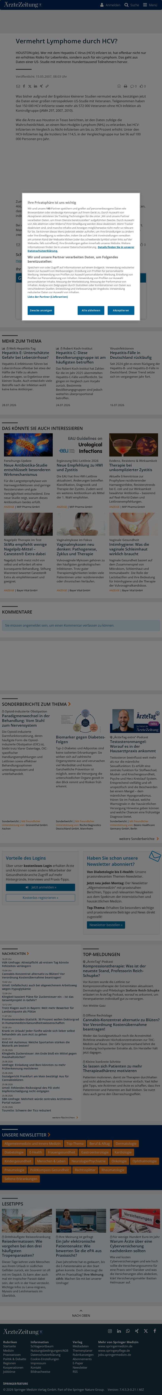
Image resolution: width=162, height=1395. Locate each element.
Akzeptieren (121, 310)
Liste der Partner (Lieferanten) (48, 297)
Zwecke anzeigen (41, 310)
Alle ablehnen (91, 310)
